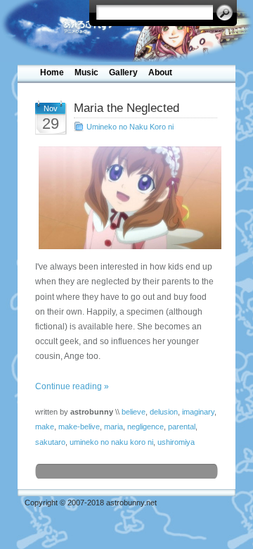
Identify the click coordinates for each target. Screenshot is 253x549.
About (160, 72)
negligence (145, 426)
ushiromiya (176, 442)
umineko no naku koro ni (111, 442)
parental (181, 426)
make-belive (79, 426)
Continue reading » (72, 386)
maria (113, 426)
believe (133, 412)
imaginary (198, 412)
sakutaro (50, 442)
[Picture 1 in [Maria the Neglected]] (126, 197)
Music (86, 72)
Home (52, 72)
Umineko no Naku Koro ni (130, 126)
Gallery (123, 72)
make (44, 426)
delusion (164, 412)
